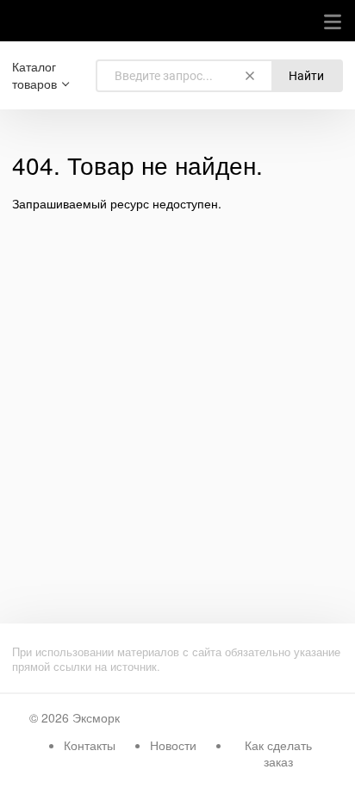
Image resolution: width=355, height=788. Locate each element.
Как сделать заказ (278, 753)
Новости (173, 745)
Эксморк (96, 717)
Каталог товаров (34, 75)
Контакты (89, 745)
